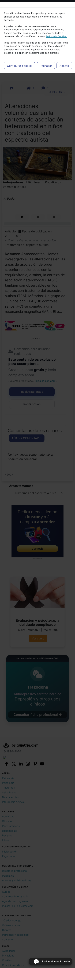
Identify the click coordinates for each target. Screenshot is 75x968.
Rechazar (46, 65)
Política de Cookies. (56, 36)
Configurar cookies (19, 65)
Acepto (64, 65)
